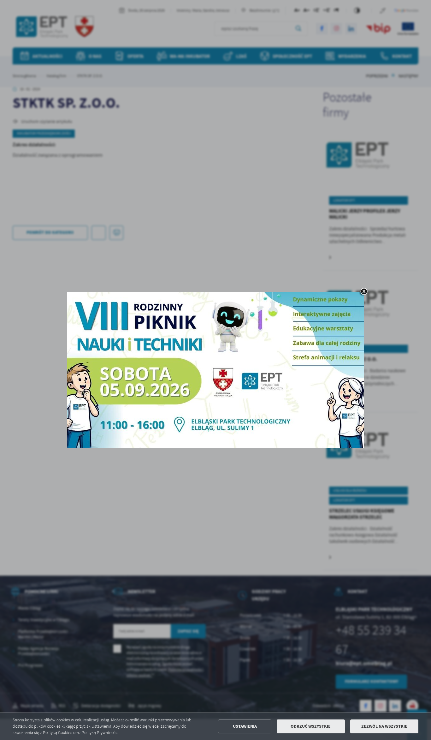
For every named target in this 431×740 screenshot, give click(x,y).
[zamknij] (364, 292)
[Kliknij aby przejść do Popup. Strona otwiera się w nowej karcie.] (215, 370)
